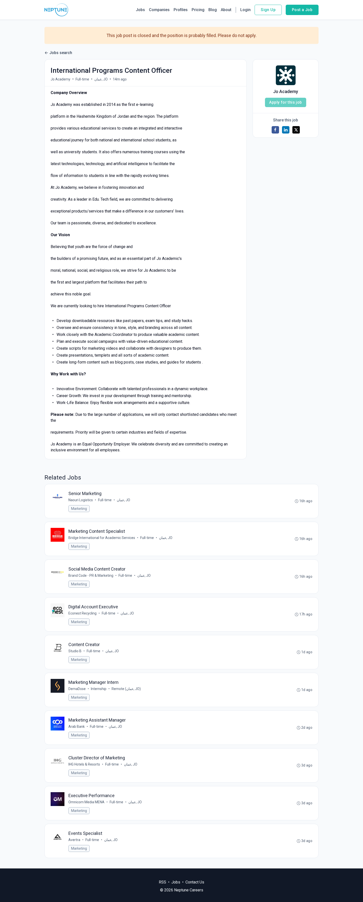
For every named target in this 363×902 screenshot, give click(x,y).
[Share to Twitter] (296, 130)
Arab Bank (76, 727)
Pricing (198, 9)
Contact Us (194, 882)
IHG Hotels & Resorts (84, 764)
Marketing (79, 509)
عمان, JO (101, 79)
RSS (162, 882)
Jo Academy (60, 79)
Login (245, 9)
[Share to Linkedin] (285, 130)
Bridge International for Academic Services (101, 538)
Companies (159, 9)
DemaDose (77, 689)
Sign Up (268, 9)
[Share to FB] (275, 130)
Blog (212, 9)
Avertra (74, 840)
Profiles (181, 9)
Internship (98, 689)
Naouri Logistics (80, 500)
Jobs (140, 9)
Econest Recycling (82, 613)
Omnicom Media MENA (86, 802)
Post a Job (302, 9)
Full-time (82, 79)
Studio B (74, 651)
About (226, 9)
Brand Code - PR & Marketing (90, 575)
